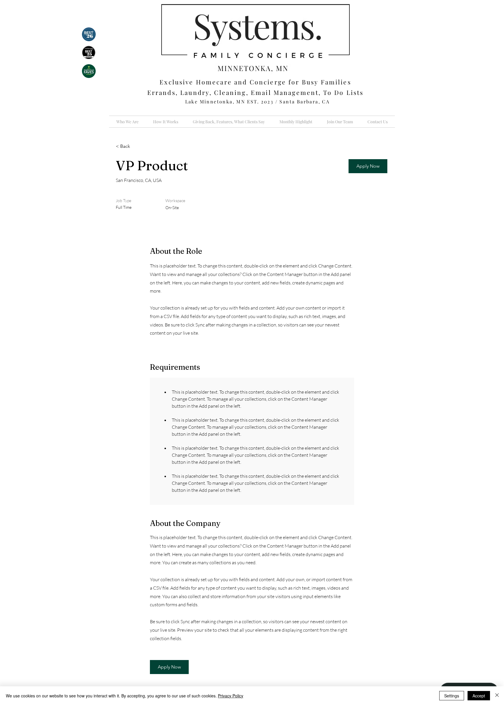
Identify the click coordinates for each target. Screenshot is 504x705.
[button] (368, 166)
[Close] (497, 695)
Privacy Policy (230, 696)
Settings (451, 696)
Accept (479, 696)
